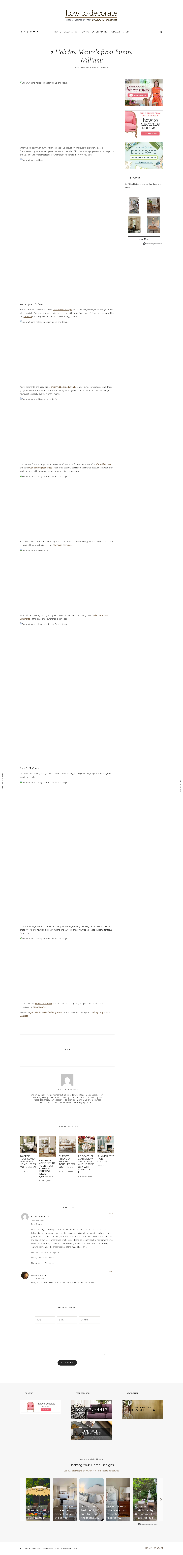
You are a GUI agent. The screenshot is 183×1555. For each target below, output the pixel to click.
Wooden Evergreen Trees (40, 467)
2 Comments (102, 67)
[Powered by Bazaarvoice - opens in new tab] (152, 243)
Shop (126, 32)
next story (180, 786)
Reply (111, 1213)
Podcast (115, 32)
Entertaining (99, 32)
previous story (2, 781)
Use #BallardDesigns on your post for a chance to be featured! (91, 1470)
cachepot (28, 316)
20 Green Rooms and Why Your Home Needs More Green (28, 1161)
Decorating (71, 32)
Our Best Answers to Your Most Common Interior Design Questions (47, 1168)
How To (84, 32)
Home (57, 32)
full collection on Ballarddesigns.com (46, 1012)
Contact (158, 1548)
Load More (138, 240)
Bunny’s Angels (39, 1007)
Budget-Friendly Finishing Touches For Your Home (67, 1161)
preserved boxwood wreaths (63, 387)
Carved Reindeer (103, 464)
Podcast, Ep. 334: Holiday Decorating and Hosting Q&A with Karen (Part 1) (86, 1164)
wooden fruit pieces (43, 1003)
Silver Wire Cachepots (62, 545)
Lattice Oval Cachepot (62, 309)
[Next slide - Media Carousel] (160, 1499)
